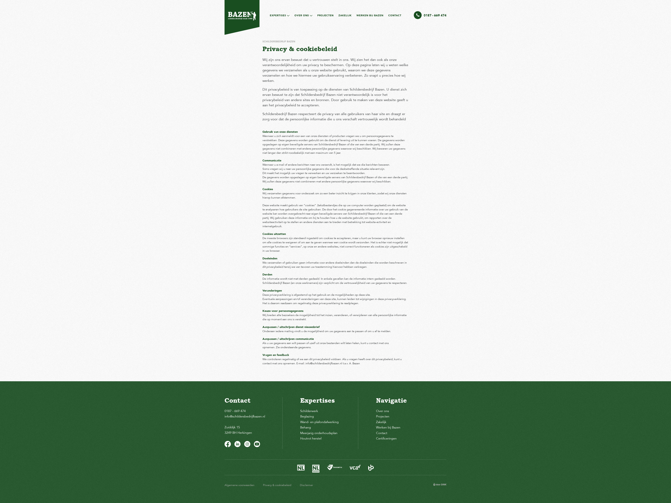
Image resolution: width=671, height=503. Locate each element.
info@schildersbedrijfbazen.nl (245, 416)
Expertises (278, 15)
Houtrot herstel (311, 438)
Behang (305, 427)
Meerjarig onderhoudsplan (318, 433)
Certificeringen (386, 438)
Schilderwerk (309, 411)
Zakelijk (345, 15)
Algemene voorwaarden (239, 485)
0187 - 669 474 (235, 411)
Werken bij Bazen (388, 427)
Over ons (301, 15)
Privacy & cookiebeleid (277, 485)
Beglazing (307, 416)
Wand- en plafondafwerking (319, 422)
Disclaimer (306, 485)
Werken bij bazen (369, 15)
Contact (394, 15)
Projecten (325, 15)
